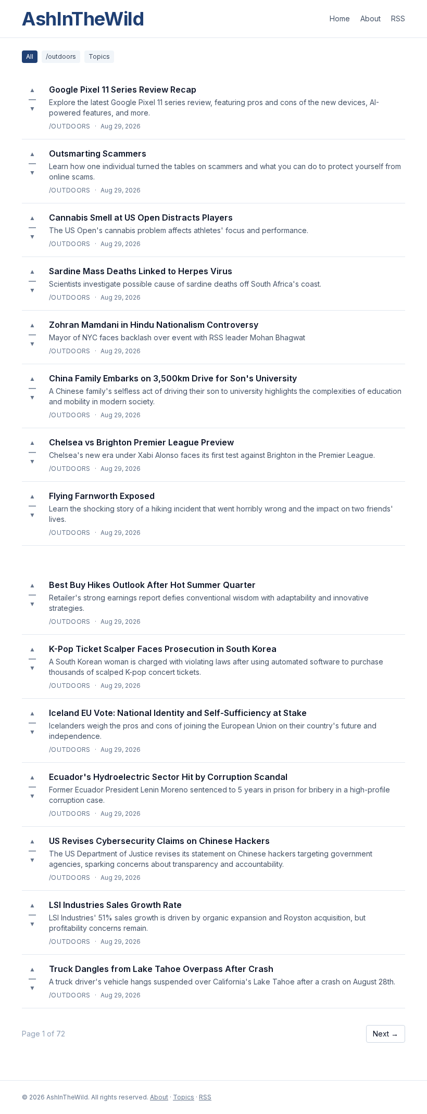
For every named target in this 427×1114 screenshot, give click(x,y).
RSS (398, 18)
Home (340, 18)
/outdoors (61, 56)
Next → (385, 1033)
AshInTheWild (83, 18)
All (29, 56)
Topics (99, 56)
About (370, 18)
